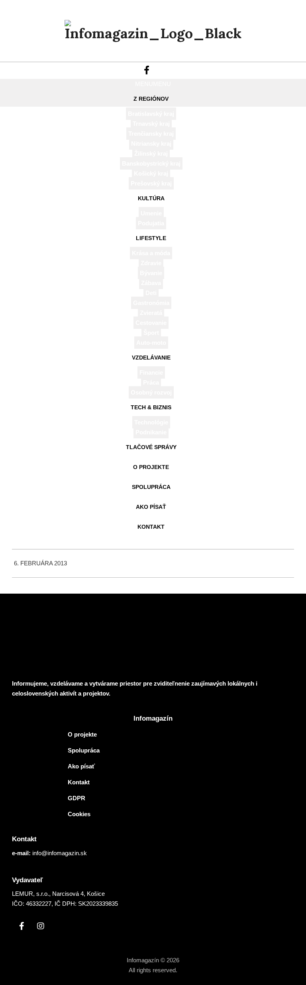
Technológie (151, 422)
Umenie (151, 213)
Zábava (151, 282)
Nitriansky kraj (151, 143)
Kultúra (151, 198)
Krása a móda (151, 253)
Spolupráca (151, 487)
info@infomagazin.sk (59, 853)
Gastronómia (151, 302)
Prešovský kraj (151, 183)
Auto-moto (151, 342)
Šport (151, 332)
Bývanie (151, 273)
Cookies (79, 814)
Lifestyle (151, 238)
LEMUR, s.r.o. (30, 893)
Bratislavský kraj (151, 113)
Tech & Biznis (151, 407)
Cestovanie (151, 322)
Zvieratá (151, 312)
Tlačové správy (151, 447)
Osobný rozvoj (151, 392)
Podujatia (151, 223)
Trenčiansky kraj (151, 133)
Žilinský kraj (151, 153)
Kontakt (151, 527)
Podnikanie (151, 432)
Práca (151, 382)
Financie (151, 372)
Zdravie (151, 263)
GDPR (76, 798)
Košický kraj (151, 173)
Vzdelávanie (151, 357)
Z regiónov (151, 99)
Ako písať (151, 507)
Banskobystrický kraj (151, 163)
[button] (153, 83)
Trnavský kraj (151, 123)
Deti (151, 292)
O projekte (151, 467)
